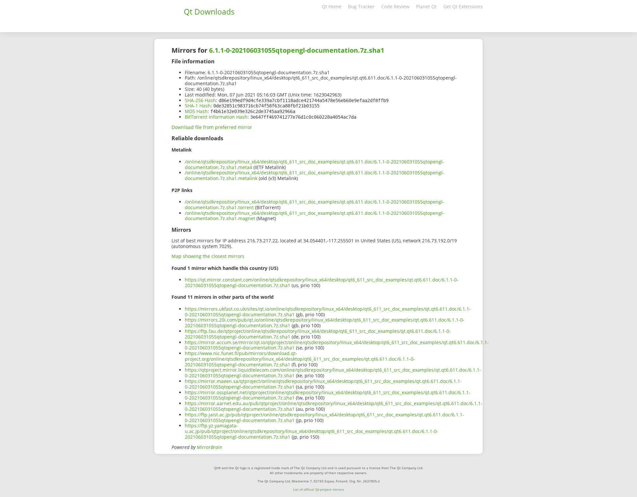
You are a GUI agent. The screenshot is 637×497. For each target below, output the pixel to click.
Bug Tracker (361, 6)
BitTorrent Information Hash (216, 117)
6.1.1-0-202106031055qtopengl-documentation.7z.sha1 (296, 50)
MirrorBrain (209, 447)
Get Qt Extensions (463, 6)
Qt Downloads (209, 11)
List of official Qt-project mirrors (318, 489)
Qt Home (331, 6)
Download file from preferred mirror (212, 127)
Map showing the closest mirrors (208, 256)
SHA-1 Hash (198, 105)
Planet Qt (426, 6)
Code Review (395, 6)
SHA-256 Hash (200, 100)
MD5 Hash (196, 111)
